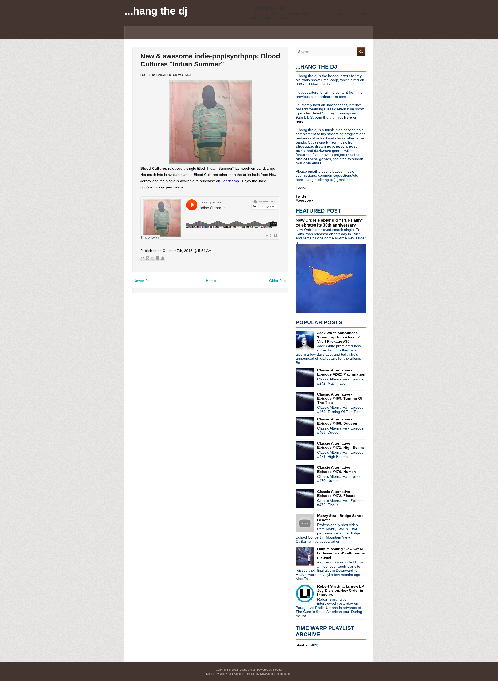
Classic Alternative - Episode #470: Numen (336, 469)
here (348, 117)
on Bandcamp (227, 181)
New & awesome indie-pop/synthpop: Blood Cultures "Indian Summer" (210, 60)
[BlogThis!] (147, 258)
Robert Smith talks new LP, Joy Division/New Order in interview (340, 590)
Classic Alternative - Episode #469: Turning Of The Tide (339, 398)
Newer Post (143, 280)
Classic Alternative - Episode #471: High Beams (341, 445)
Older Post (278, 280)
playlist (302, 645)
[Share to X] (152, 258)
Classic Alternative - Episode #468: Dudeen (337, 421)
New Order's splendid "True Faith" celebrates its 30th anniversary (329, 222)
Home (211, 280)
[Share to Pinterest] (162, 258)
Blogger (277, 669)
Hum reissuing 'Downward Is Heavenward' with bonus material (341, 553)
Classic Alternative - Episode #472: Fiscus (336, 493)
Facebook (304, 200)
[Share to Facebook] (157, 258)
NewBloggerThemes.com (276, 673)
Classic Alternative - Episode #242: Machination (341, 372)
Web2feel (225, 673)
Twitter (302, 196)
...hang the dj (156, 11)
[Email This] (142, 258)
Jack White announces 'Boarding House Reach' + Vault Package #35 (340, 337)
